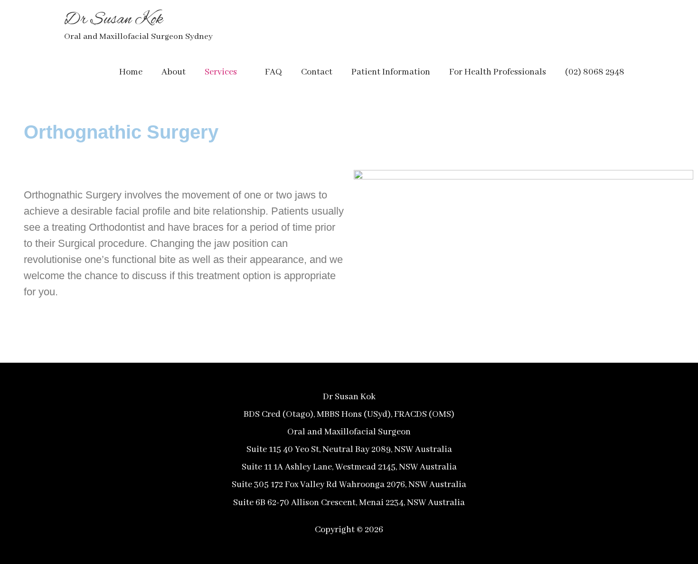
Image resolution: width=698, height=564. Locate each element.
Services (221, 72)
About (173, 72)
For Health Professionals (497, 72)
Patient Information (390, 72)
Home (130, 72)
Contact (316, 72)
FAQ (273, 72)
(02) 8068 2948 (594, 72)
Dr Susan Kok (113, 19)
